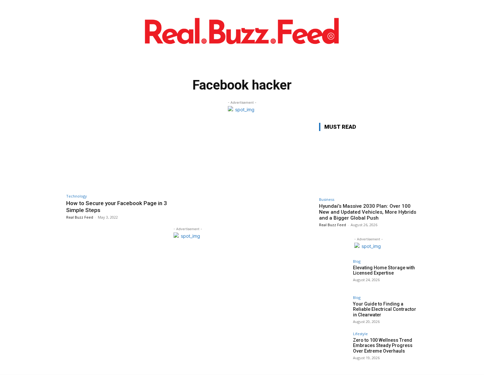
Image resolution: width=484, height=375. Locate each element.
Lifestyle (360, 333)
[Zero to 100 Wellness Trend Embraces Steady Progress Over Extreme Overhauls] (334, 347)
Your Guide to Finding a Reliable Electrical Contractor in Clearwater (384, 309)
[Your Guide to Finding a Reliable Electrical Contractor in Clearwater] (334, 310)
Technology (76, 196)
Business (326, 199)
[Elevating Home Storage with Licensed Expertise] (334, 274)
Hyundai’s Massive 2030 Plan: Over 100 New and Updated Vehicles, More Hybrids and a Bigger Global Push (367, 212)
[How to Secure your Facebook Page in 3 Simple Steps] (125, 156)
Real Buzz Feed (79, 217)
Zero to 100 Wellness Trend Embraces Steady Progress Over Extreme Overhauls (383, 345)
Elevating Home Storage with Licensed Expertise (384, 270)
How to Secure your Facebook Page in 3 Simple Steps (116, 206)
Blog (357, 261)
